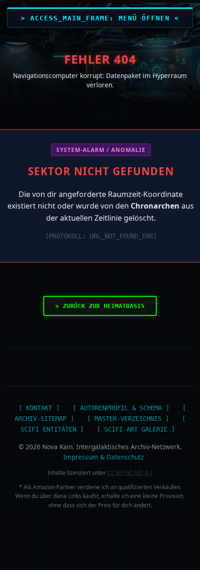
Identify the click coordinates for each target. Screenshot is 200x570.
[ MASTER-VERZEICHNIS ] (128, 418)
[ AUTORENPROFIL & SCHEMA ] (121, 408)
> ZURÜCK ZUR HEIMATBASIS (100, 305)
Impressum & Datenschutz (103, 456)
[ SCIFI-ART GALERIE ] (136, 429)
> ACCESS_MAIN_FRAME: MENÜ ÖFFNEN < (100, 18)
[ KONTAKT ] (39, 408)
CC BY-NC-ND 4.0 (130, 473)
